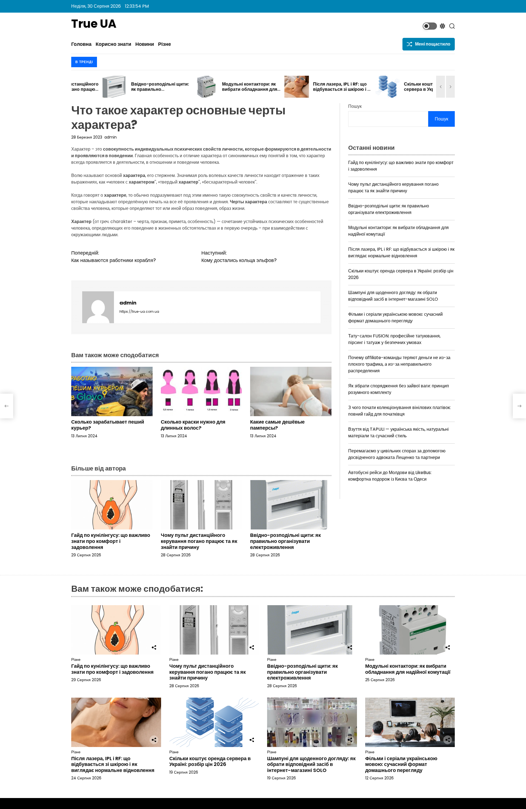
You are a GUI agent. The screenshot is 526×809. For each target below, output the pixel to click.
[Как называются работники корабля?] (6, 406)
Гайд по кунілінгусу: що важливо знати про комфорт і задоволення (110, 541)
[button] (440, 87)
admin (110, 137)
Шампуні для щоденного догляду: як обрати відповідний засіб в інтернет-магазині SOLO (393, 295)
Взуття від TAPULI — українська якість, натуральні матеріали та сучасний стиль (398, 432)
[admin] (98, 307)
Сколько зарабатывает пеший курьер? (107, 424)
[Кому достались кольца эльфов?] (519, 406)
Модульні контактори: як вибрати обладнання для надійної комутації (218, 89)
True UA (93, 24)
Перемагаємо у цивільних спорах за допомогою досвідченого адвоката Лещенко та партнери (396, 454)
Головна (81, 44)
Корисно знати (113, 44)
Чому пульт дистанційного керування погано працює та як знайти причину (199, 541)
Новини (144, 44)
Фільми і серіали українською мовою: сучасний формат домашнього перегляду (395, 317)
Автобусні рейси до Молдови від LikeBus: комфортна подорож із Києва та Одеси (389, 475)
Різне (164, 44)
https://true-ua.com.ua (139, 311)
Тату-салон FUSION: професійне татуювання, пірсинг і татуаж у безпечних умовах (394, 339)
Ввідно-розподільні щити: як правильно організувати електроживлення (129, 92)
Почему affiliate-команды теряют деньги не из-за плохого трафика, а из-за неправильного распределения (399, 364)
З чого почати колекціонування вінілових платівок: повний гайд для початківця (399, 410)
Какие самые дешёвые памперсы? (277, 424)
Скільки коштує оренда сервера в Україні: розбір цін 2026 (400, 89)
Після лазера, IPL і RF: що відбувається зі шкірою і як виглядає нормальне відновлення (311, 92)
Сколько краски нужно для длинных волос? (193, 424)
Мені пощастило (432, 44)
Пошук (355, 106)
